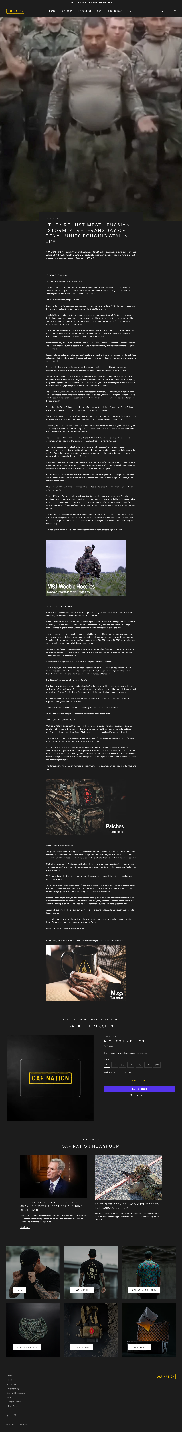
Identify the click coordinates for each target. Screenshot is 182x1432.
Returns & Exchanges (15, 1393)
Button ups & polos (144, 1290)
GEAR (100, 11)
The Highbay (139, 1347)
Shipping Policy (12, 1388)
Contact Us (11, 1384)
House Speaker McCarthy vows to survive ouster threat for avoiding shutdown (51, 1206)
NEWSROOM (67, 11)
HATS (19, 1290)
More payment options (139, 1095)
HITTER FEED (85, 11)
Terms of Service (13, 1402)
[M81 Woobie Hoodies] (86, 568)
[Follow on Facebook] (7, 1415)
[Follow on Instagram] (14, 1415)
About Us (10, 1380)
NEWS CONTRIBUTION (124, 1041)
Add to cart (139, 1081)
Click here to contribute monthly (117, 1072)
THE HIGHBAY (115, 11)
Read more (25, 1227)
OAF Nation (110, 1037)
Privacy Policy (12, 1406)
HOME (52, 11)
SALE (130, 11)
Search (9, 1375)
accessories (82, 1347)
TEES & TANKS (82, 1290)
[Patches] (86, 807)
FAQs (8, 1397)
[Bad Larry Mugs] (86, 973)
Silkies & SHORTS (27, 1347)
